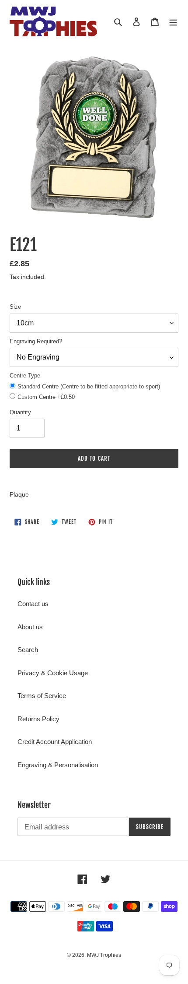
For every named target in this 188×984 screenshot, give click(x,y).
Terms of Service (41, 695)
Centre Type (25, 375)
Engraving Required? (36, 341)
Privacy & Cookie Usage (52, 673)
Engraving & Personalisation (57, 765)
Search (27, 649)
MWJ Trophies (104, 955)
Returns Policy (38, 719)
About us (30, 627)
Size (15, 306)
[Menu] (173, 21)
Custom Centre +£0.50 (46, 397)
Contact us (33, 603)
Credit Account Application (54, 741)
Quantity (20, 412)
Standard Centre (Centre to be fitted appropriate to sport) (88, 386)
